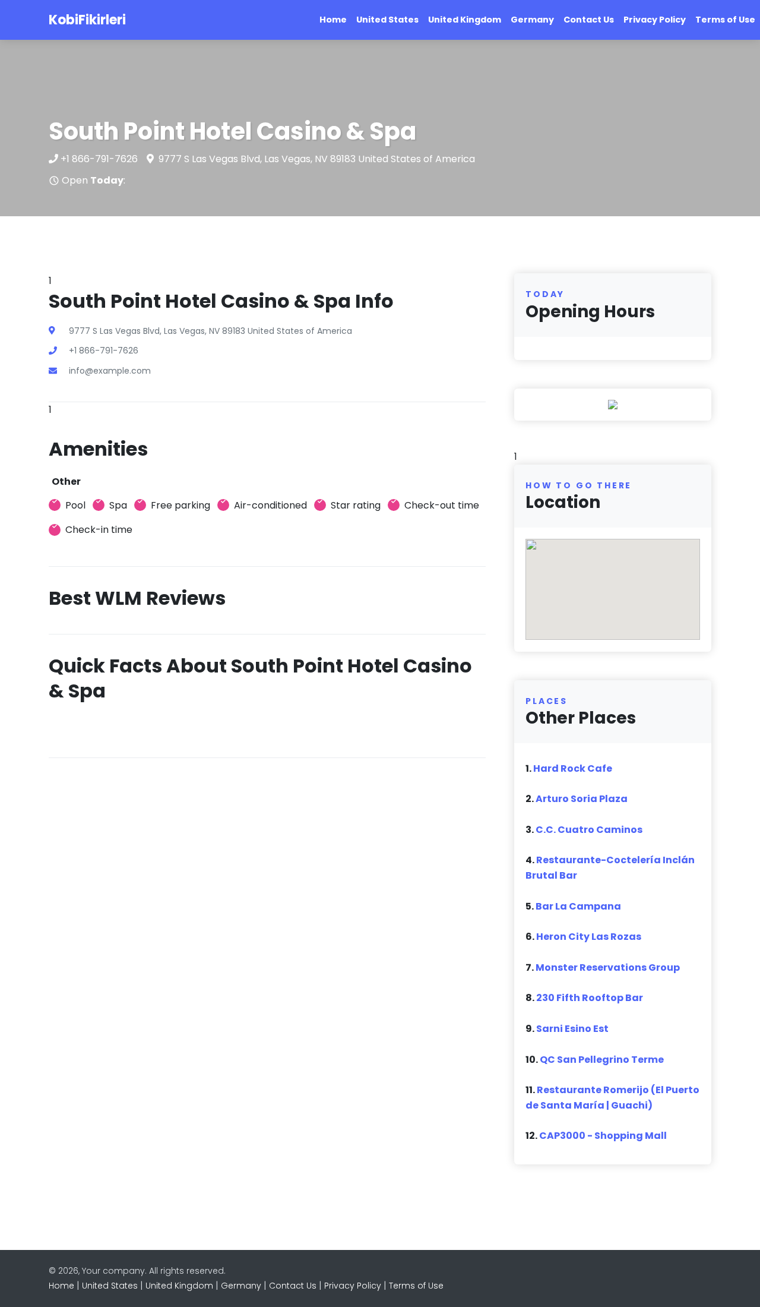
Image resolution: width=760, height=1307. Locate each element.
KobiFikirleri (87, 20)
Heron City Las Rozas (588, 936)
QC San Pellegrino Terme (602, 1059)
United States (387, 20)
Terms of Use (725, 20)
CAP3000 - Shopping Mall (603, 1135)
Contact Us (588, 20)
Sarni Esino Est (572, 1029)
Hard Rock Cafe (572, 768)
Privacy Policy (654, 20)
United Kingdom (464, 20)
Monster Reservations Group (608, 967)
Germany (532, 20)
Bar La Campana (578, 906)
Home (333, 20)
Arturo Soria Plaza (582, 799)
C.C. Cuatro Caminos (589, 829)
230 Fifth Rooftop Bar (589, 998)
